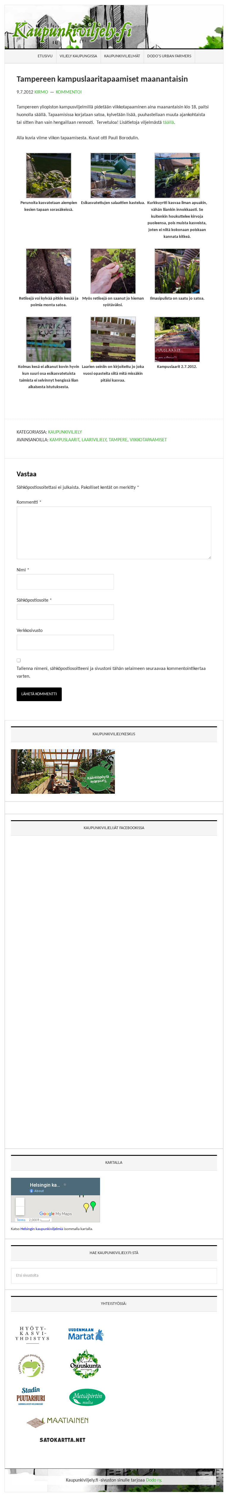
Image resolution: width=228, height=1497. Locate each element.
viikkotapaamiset (148, 440)
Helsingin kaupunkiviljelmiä (41, 1229)
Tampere (118, 440)
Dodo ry (153, 1480)
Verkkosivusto (29, 630)
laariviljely (94, 440)
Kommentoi (69, 92)
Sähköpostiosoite (34, 600)
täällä (168, 122)
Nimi (23, 570)
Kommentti (29, 502)
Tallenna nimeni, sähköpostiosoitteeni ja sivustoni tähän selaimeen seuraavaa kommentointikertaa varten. (111, 672)
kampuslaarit (64, 440)
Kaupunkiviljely (65, 432)
